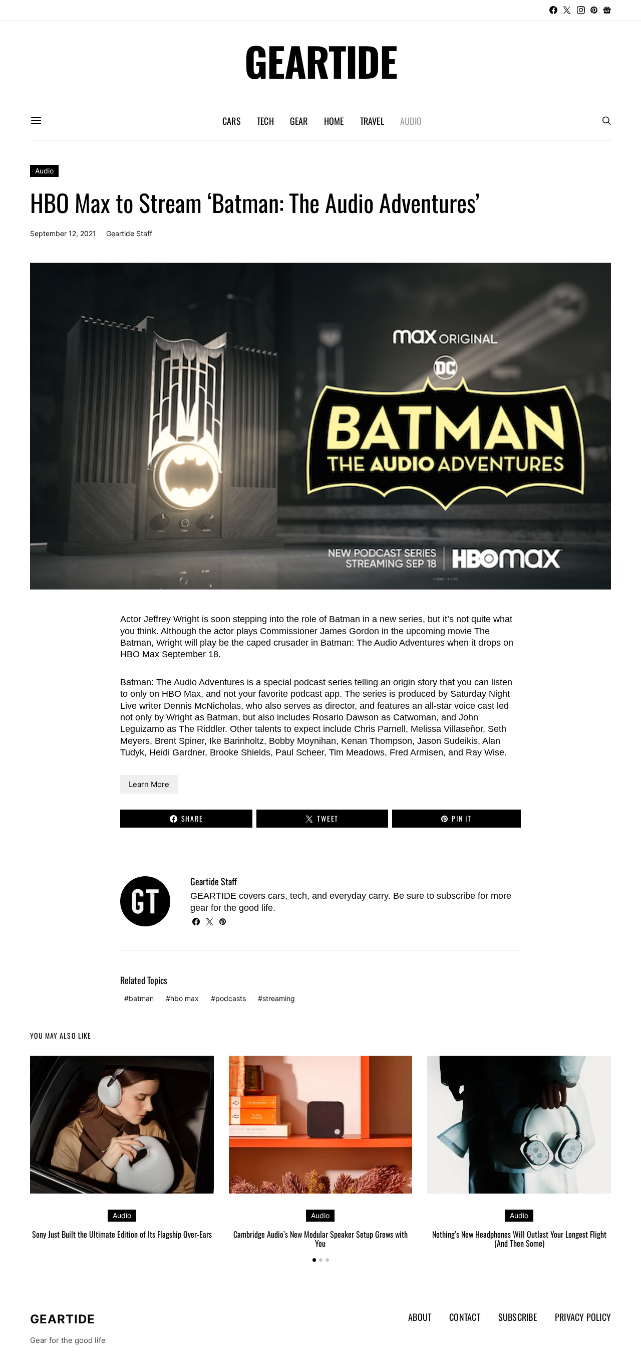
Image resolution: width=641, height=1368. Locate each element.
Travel (372, 120)
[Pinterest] (593, 10)
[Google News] (607, 10)
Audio (411, 120)
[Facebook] (553, 10)
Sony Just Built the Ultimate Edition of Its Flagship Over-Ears (122, 1234)
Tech (265, 120)
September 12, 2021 (63, 233)
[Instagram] (581, 10)
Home (334, 120)
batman (141, 998)
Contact (464, 1316)
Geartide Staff (129, 233)
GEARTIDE (320, 60)
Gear (299, 120)
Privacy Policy (583, 1316)
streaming (278, 998)
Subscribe (517, 1316)
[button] (314, 1260)
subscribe (456, 896)
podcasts (230, 998)
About (419, 1316)
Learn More (149, 784)
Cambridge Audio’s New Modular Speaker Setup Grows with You (320, 1238)
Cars (231, 120)
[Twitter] (567, 10)
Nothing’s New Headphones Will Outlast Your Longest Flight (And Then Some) (519, 1238)
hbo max (184, 998)
